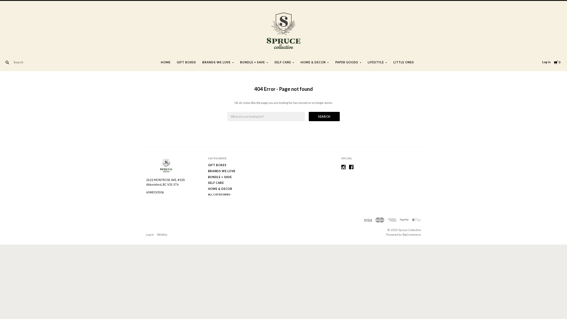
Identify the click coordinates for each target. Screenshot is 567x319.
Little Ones (403, 62)
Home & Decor (313, 62)
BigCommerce (412, 234)
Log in (546, 62)
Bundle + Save (252, 62)
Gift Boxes (186, 62)
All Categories (219, 194)
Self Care (282, 62)
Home (166, 62)
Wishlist (162, 234)
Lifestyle (376, 62)
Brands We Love (216, 62)
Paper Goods (346, 62)
